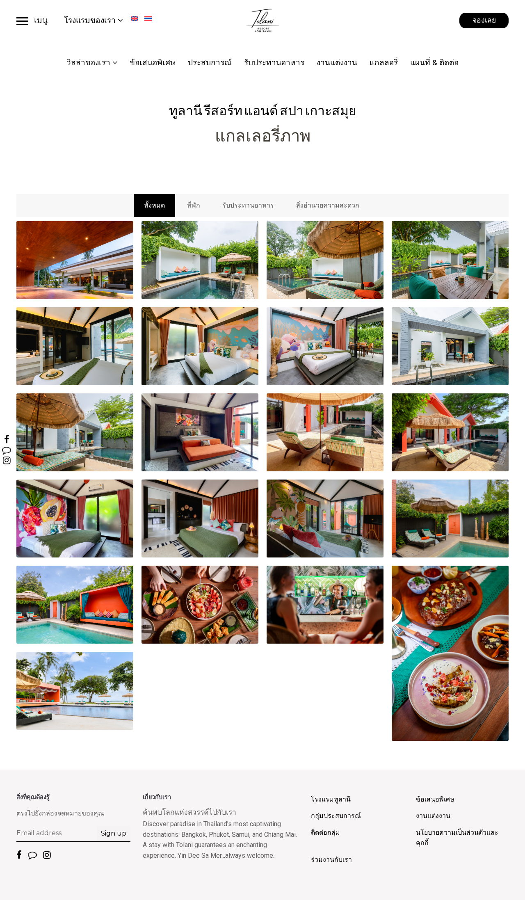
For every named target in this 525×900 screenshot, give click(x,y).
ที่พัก (193, 205)
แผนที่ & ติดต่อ (434, 62)
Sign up (113, 833)
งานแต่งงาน (337, 62)
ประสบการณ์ (210, 62)
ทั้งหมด (154, 205)
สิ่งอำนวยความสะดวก (327, 205)
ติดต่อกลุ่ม (325, 832)
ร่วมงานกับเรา (331, 859)
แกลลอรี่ (384, 62)
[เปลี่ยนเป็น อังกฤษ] (134, 18)
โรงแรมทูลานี (331, 799)
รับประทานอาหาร (274, 62)
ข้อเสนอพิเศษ (153, 62)
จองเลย (484, 20)
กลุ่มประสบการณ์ (336, 816)
